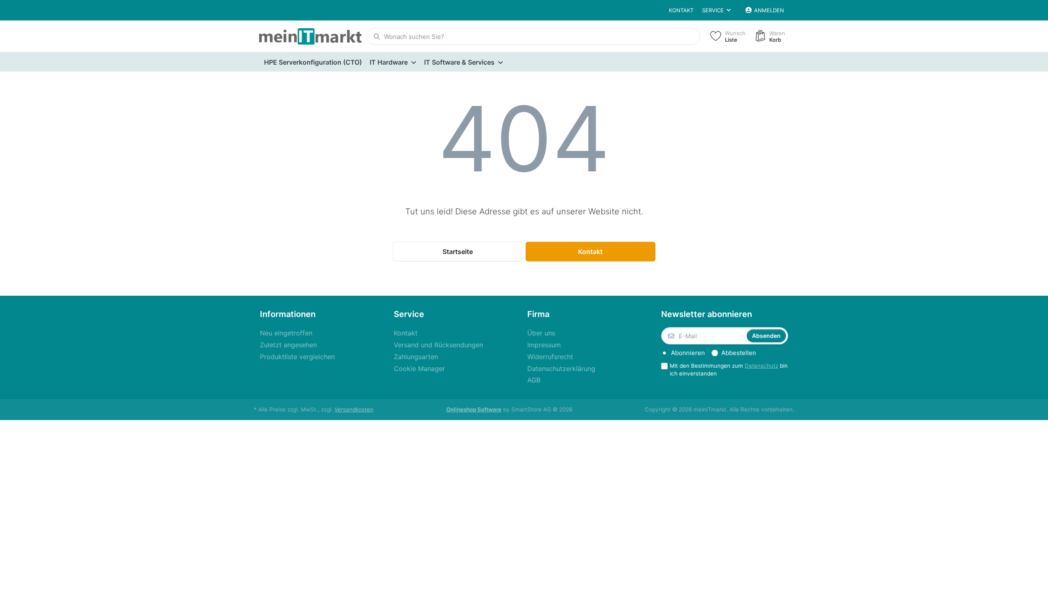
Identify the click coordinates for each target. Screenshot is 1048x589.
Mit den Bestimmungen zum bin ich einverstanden (729, 369)
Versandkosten (353, 409)
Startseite (458, 251)
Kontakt (681, 10)
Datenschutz (761, 365)
